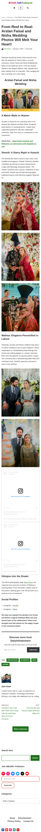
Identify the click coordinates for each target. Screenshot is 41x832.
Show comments (20, 729)
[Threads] (22, 773)
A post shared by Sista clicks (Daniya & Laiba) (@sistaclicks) (22, 519)
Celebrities (10, 17)
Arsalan (15, 606)
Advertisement (24, 818)
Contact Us (28, 821)
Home (3, 17)
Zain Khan (7, 49)
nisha (34, 660)
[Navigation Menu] (20, 8)
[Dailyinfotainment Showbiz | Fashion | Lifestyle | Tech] (20, 2)
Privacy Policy (14, 821)
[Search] (28, 8)
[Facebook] (13, 773)
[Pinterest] (3, 773)
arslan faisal (12, 660)
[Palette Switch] (14, 8)
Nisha (15, 609)
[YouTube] (27, 773)
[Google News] (18, 829)
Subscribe (33, 650)
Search (35, 758)
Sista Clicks (28, 582)
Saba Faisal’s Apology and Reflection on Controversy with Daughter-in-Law (19, 143)
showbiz (5, 664)
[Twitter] (17, 773)
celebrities (25, 660)
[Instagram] (8, 773)
